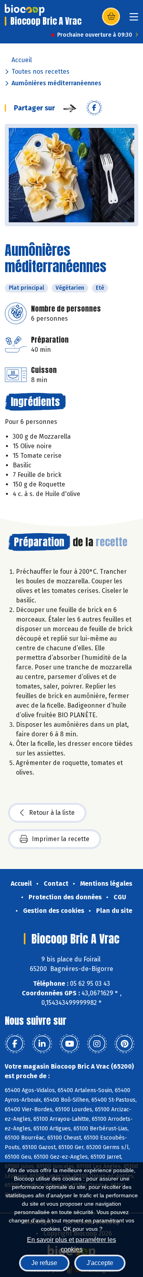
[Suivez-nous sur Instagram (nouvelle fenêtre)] (97, 1044)
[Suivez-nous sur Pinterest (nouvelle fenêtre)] (124, 1044)
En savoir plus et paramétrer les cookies (71, 1243)
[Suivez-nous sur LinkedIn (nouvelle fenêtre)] (42, 1044)
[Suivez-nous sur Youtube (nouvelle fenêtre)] (69, 1044)
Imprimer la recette (60, 839)
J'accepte (100, 1262)
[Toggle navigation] (133, 19)
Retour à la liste (52, 812)
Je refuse (44, 1262)
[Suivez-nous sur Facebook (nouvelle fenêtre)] (15, 1044)
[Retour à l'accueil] (24, 10)
